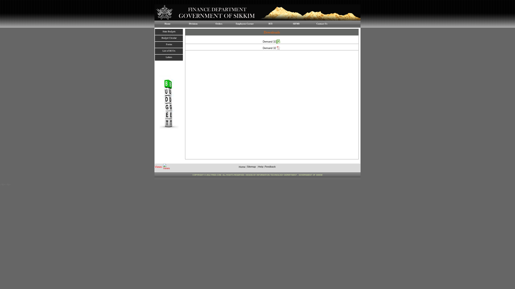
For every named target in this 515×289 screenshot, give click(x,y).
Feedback (270, 166)
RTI (270, 23)
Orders (218, 23)
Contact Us (321, 23)
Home (167, 23)
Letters (169, 57)
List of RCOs (169, 50)
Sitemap (251, 166)
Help (260, 166)
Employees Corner (245, 23)
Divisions (193, 23)
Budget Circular (169, 37)
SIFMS (296, 23)
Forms (169, 44)
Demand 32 (269, 41)
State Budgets (169, 31)
